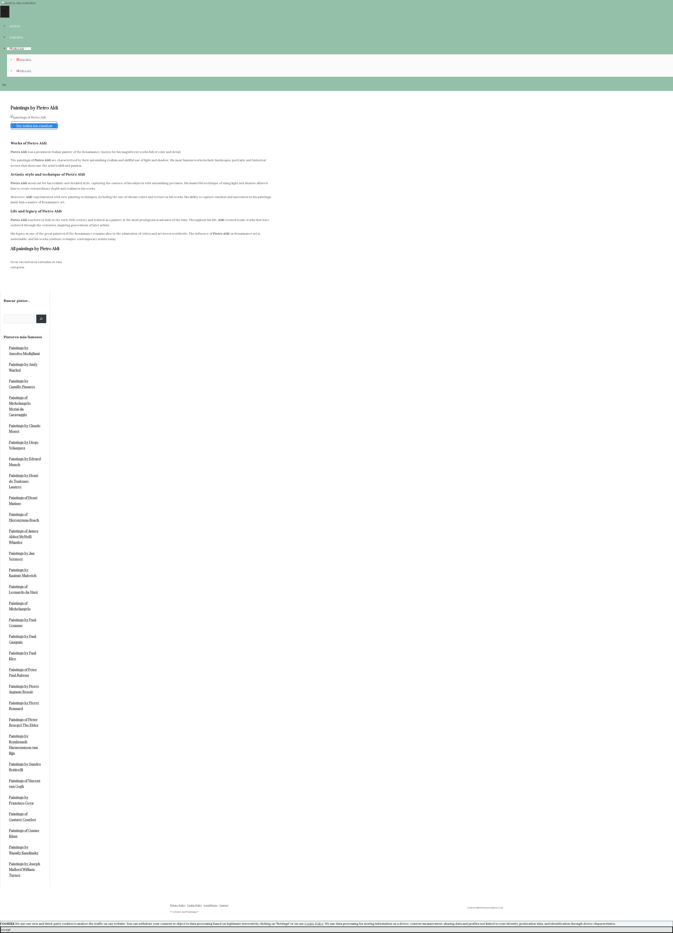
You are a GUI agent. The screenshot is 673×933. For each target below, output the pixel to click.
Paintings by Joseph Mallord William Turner (24, 870)
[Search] (41, 319)
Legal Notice (211, 905)
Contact (223, 905)
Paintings (16, 37)
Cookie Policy (194, 905)
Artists (14, 26)
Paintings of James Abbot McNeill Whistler (23, 537)
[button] (4, 85)
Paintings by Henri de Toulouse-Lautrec (23, 481)
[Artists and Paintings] (19, 3)
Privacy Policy (177, 905)
